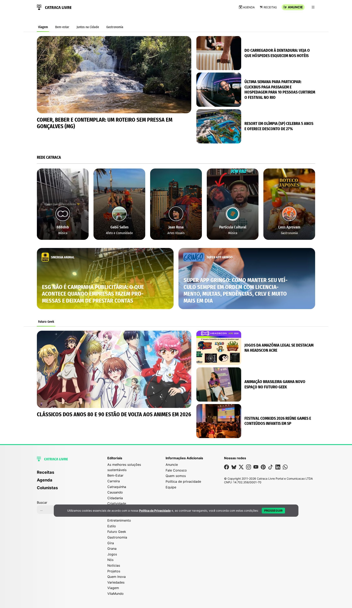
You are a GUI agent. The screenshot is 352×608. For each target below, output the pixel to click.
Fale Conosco (176, 470)
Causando (115, 492)
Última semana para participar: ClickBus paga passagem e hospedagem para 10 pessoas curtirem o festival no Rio (279, 89)
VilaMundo (115, 593)
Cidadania (115, 498)
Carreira (113, 481)
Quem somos (176, 476)
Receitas (270, 7)
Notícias (113, 565)
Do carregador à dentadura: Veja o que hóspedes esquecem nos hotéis (277, 53)
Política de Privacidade (155, 510)
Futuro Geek (46, 322)
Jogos (112, 554)
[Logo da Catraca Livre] (54, 7)
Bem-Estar (115, 475)
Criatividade (116, 503)
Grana (112, 548)
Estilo (111, 526)
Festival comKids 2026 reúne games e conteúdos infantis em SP (277, 421)
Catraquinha (116, 487)
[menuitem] (67, 474)
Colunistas (47, 487)
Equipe (171, 487)
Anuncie (295, 7)
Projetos (113, 571)
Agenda (249, 7)
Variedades (115, 582)
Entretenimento (119, 520)
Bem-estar (62, 27)
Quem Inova (116, 577)
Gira (110, 543)
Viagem (43, 27)
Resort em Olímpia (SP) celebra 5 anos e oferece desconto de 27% (278, 126)
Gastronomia (114, 27)
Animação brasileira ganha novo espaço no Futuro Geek (274, 384)
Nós (110, 560)
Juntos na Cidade (88, 27)
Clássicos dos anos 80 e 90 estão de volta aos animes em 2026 (114, 414)
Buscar (42, 502)
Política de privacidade (183, 481)
